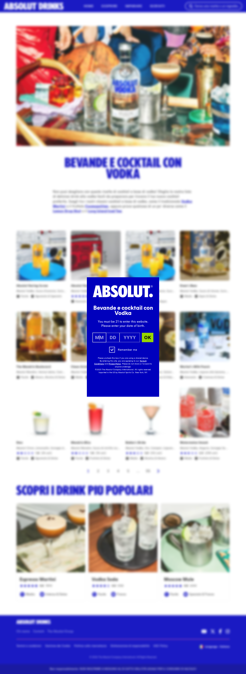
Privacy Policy (115, 364)
